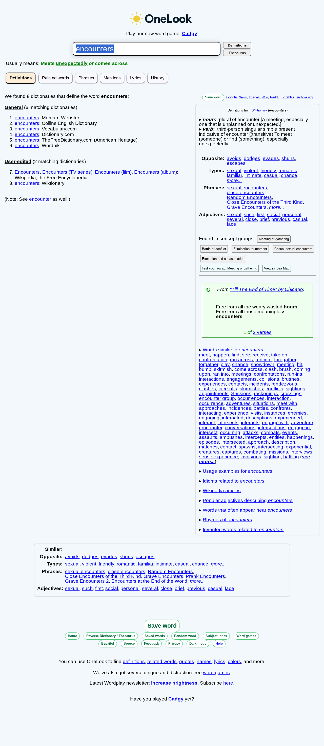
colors (234, 661)
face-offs (227, 388)
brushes (290, 379)
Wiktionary (259, 110)
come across (248, 369)
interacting (210, 413)
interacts (250, 422)
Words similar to (233, 349)
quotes (186, 661)
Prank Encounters (205, 576)
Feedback (151, 643)
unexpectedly (72, 63)
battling (291, 456)
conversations (240, 427)
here (228, 683)
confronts (281, 408)
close (251, 219)
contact (228, 446)
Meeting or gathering (274, 239)
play (225, 364)
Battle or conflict (214, 249)
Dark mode (197, 643)
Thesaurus (237, 53)
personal (291, 214)
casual (271, 175)
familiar (234, 175)
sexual (234, 170)
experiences (212, 384)
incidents (259, 384)
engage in (299, 427)
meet (204, 354)
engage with (275, 422)
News (243, 97)
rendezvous (284, 384)
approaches (212, 408)
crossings (290, 393)
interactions (211, 379)
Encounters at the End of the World (149, 581)
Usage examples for (237, 471)
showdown (262, 364)
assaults (208, 437)
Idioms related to (234, 481)
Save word (213, 97)
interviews (301, 452)
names (204, 661)
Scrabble (287, 97)
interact (207, 422)
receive (261, 354)
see (246, 354)
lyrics (219, 661)
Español (107, 643)
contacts (237, 384)
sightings (295, 388)
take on (279, 354)
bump (205, 369)
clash (271, 369)
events (289, 432)
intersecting (270, 446)
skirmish (223, 369)
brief (264, 219)
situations (263, 403)
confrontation (213, 359)
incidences (239, 408)
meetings (241, 374)
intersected (233, 442)
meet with (286, 403)
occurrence (211, 403)
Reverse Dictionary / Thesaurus (110, 636)
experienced (288, 417)
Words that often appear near (247, 510)
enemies (297, 413)
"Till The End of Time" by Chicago (266, 289)
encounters (27, 117)
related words (162, 661)
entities (277, 437)
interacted (233, 417)
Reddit (274, 97)
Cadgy (189, 33)
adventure (302, 422)
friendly (268, 170)
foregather (285, 359)
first (261, 214)
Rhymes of (227, 519)
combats (270, 432)
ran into (221, 374)
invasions (250, 456)
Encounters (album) (155, 172)
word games (216, 672)
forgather (208, 364)
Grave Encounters (247, 207)
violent (251, 170)
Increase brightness (174, 683)
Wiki (265, 97)
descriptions (259, 417)
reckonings (266, 393)
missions (278, 452)
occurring (230, 432)
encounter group (217, 398)
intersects (227, 422)
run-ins (294, 374)
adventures (238, 403)
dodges (252, 158)
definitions (134, 661)
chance (289, 175)
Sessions (241, 393)
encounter (40, 199)
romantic (287, 170)
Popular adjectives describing (248, 500)
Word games (246, 636)
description (283, 442)
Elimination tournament (250, 249)
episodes (209, 442)
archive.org (304, 97)
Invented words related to (243, 529)
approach (258, 442)
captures (231, 452)
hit (299, 364)
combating (255, 452)
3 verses (262, 332)
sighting (272, 456)
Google (231, 97)
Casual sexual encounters (293, 249)
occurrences (251, 398)
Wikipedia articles (222, 490)
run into (263, 359)
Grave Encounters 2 (87, 581)
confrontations (269, 374)
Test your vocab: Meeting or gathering (229, 268)
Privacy (174, 643)
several (235, 219)
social (273, 214)
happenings (300, 437)
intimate (253, 175)
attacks (250, 432)
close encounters (245, 192)
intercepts (256, 437)
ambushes (231, 437)
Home (72, 636)
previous (280, 219)
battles (261, 408)
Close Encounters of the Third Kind (265, 202)
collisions (269, 379)
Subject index (216, 636)
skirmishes (251, 388)
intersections (272, 427)
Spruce (129, 643)
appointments (214, 393)
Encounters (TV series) (67, 172)
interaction (278, 398)
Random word (185, 636)
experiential (298, 446)
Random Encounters (249, 197)
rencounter (210, 427)
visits (256, 413)
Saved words (155, 636)
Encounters (27, 172)
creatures (209, 452)
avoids (234, 158)
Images (254, 97)
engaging (209, 417)
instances (274, 413)
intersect (208, 432)
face (231, 224)
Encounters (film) (113, 172)
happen (220, 354)
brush (285, 369)
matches (208, 446)
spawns (247, 446)
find (235, 354)
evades (271, 158)
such (249, 214)
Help (219, 643)
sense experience (218, 456)
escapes (236, 163)
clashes (207, 388)
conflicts (274, 388)
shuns (288, 158)
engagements (242, 379)
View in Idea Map (276, 268)
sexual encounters (247, 187)
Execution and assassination (223, 259)
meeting (285, 364)
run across (241, 359)
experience (236, 413)
